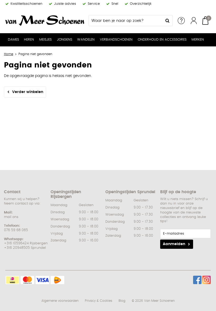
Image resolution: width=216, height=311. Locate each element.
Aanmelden (174, 244)
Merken (198, 39)
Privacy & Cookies (98, 300)
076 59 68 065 (16, 230)
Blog (122, 300)
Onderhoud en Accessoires (162, 39)
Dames (13, 39)
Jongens (64, 39)
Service (181, 20)
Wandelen (86, 39)
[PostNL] (57, 280)
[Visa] (42, 280)
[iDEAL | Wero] (12, 280)
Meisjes (45, 39)
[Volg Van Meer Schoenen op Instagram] (206, 280)
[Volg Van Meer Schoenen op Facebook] (197, 280)
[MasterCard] (27, 280)
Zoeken (167, 20)
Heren (29, 39)
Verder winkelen (27, 92)
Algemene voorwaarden (59, 300)
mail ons (11, 217)
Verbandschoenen (116, 39)
